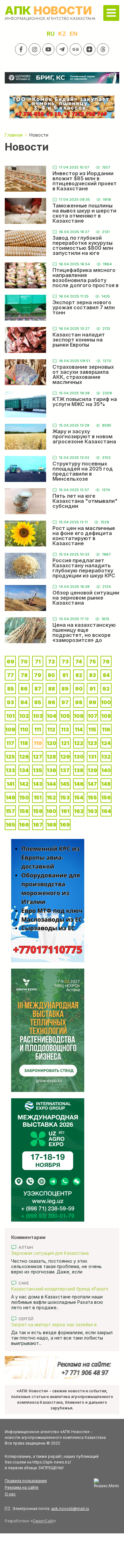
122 (78, 743)
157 (10, 811)
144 (51, 784)
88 (51, 689)
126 (24, 757)
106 (79, 716)
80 (51, 675)
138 (78, 770)
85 (10, 689)
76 (106, 661)
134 (24, 770)
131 (92, 757)
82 (78, 675)
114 (79, 729)
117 (10, 743)
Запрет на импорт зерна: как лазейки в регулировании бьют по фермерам (54, 1324)
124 (106, 743)
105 (65, 716)
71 (38, 661)
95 (37, 702)
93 (10, 702)
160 (51, 811)
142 (24, 784)
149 (10, 797)
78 (24, 675)
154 (78, 797)
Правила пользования (26, 1480)
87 (37, 689)
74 (78, 661)
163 (92, 811)
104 (51, 716)
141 (10, 784)
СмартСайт (43, 1521)
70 (24, 661)
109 (10, 729)
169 (65, 825)
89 (65, 689)
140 (106, 770)
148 (106, 784)
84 (106, 675)
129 (65, 757)
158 (24, 811)
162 (79, 811)
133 (10, 770)
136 (51, 770)
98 (78, 702)
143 (37, 784)
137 (65, 770)
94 (24, 702)
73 (65, 661)
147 (92, 784)
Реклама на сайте (21, 1487)
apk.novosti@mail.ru (70, 1508)
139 (92, 770)
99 (92, 702)
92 (106, 689)
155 (92, 797)
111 (37, 729)
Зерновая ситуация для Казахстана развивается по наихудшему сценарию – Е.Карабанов (56, 1253)
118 (24, 743)
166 (24, 825)
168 (51, 825)
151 (38, 797)
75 (92, 661)
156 (106, 797)
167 (38, 825)
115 (92, 729)
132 (106, 757)
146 (79, 784)
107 (92, 716)
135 (37, 770)
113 (65, 729)
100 (106, 702)
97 (65, 702)
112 (51, 729)
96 (51, 702)
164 (106, 811)
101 (10, 716)
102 (24, 716)
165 (10, 825)
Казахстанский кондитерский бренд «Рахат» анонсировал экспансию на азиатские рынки (60, 1288)
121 (65, 743)
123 (92, 743)
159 (38, 811)
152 (51, 797)
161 (65, 811)
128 (51, 757)
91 (92, 689)
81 (65, 675)
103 (38, 716)
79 (37, 675)
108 (106, 716)
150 (24, 797)
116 (106, 729)
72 (51, 661)
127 (37, 757)
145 (65, 784)
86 (24, 689)
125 (10, 757)
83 (92, 675)
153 (65, 797)
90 (79, 689)
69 (10, 661)
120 (51, 743)
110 (24, 729)
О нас (10, 1494)
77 (10, 675)
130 (79, 757)
